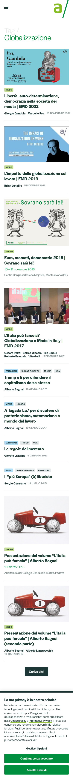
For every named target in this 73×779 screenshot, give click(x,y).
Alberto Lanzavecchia (39, 650)
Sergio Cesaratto (15, 483)
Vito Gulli (34, 356)
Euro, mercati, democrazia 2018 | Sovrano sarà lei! (34, 260)
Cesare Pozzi (12, 352)
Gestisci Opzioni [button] (36, 748)
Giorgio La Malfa (14, 455)
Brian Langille (13, 185)
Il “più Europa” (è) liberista (28, 476)
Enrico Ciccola (32, 352)
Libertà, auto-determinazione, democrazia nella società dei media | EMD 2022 (31, 101)
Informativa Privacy (40, 720)
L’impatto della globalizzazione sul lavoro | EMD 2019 (35, 175)
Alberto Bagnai (14, 389)
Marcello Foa (36, 113)
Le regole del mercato (24, 448)
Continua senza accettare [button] (36, 758)
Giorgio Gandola (14, 113)
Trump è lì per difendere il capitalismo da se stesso (27, 379)
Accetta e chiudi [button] (37, 770)
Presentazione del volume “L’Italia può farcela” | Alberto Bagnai (35, 558)
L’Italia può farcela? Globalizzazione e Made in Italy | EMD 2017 (33, 340)
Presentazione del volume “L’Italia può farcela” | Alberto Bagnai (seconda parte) (35, 638)
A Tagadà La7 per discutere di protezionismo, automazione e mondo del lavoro (32, 415)
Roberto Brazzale (15, 356)
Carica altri (36, 671)
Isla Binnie (50, 352)
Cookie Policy (18, 720)
